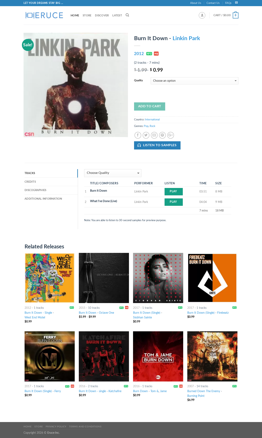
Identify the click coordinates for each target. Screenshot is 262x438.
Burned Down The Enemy (203, 391)
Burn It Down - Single (38, 312)
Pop (146, 126)
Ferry (57, 391)
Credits (30, 182)
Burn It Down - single (92, 391)
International (152, 119)
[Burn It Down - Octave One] (104, 278)
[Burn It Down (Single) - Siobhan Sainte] (158, 278)
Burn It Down (87, 312)
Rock (152, 126)
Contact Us (213, 3)
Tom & (154, 391)
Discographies (35, 190)
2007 (190, 386)
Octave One (106, 312)
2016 (82, 386)
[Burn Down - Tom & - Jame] (158, 356)
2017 (136, 307)
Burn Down (140, 391)
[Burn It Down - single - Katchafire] (104, 356)
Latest (117, 15)
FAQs (228, 3)
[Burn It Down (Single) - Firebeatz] (212, 278)
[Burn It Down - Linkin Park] (76, 85)
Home (75, 15)
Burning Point (195, 395)
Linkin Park (186, 38)
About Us (195, 3)
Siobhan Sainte (142, 317)
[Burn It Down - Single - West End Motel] (50, 278)
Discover (102, 15)
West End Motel (35, 317)
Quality (138, 80)
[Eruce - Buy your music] (44, 15)
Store (87, 15)
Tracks (30, 173)
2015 (82, 307)
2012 (139, 54)
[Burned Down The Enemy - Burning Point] (212, 356)
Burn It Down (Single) (146, 312)
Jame (163, 391)
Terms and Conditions (85, 426)
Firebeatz (223, 312)
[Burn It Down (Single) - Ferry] (50, 356)
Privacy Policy (56, 426)
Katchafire (114, 391)
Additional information (43, 199)
